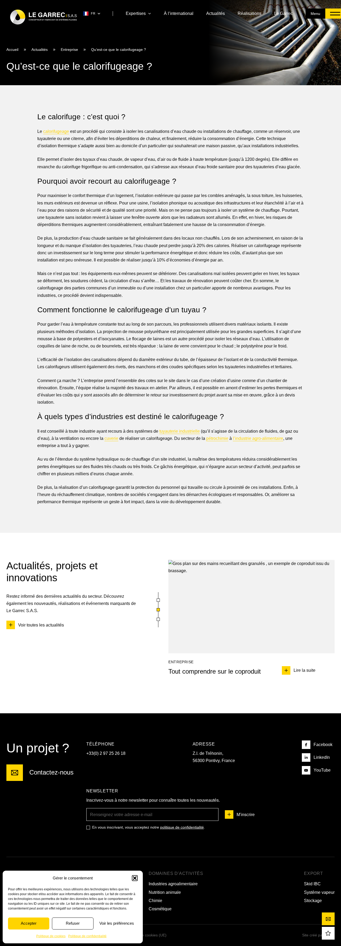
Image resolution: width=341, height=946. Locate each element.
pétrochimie (217, 438)
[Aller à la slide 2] (158, 609)
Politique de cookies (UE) (145, 935)
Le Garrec (283, 13)
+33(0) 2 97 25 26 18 (105, 753)
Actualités (215, 13)
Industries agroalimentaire (173, 884)
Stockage (313, 900)
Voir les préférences (116, 923)
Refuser (73, 923)
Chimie (155, 900)
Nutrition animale (165, 892)
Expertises (136, 13)
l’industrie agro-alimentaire (258, 438)
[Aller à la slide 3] (158, 619)
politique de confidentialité (182, 827)
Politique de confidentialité (87, 936)
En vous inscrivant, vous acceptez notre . (148, 827)
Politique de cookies (51, 936)
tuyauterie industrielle (179, 431)
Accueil (12, 49)
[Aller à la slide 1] (158, 600)
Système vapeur (319, 892)
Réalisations (249, 13)
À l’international (178, 13)
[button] (134, 878)
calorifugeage (56, 131)
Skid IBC (312, 884)
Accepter (28, 923)
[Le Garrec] (43, 17)
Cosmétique (160, 909)
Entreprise (69, 49)
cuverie (111, 438)
